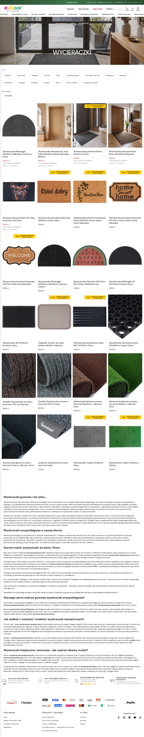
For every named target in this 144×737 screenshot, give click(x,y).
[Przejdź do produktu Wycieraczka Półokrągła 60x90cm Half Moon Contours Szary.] (19, 125)
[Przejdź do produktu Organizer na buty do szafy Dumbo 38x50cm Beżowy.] (54, 317)
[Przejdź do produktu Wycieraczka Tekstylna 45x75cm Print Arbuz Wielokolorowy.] (90, 255)
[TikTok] (140, 717)
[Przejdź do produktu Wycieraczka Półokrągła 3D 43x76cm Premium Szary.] (125, 255)
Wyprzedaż (97, 9)
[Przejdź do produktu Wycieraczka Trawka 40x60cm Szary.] (90, 436)
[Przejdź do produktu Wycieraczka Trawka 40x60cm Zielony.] (125, 436)
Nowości (70, 9)
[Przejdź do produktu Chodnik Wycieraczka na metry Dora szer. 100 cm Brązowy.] (19, 375)
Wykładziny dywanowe (89, 14)
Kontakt (83, 720)
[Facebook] (118, 717)
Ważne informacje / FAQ (12, 720)
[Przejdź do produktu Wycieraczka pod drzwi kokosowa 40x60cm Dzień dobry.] (54, 192)
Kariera (82, 724)
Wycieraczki (72, 14)
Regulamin (7, 727)
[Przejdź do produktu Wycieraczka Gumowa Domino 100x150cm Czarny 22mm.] (125, 317)
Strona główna (61, 23)
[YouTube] (135, 717)
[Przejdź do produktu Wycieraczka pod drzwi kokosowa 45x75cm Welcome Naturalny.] (19, 255)
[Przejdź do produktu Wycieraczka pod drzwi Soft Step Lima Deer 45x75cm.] (19, 192)
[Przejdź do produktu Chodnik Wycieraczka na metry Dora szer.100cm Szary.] (54, 375)
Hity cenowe (84, 9)
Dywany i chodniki (38, 14)
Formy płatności (48, 717)
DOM (72, 23)
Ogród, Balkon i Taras (19, 14)
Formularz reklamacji (49, 731)
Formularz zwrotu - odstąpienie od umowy (58, 727)
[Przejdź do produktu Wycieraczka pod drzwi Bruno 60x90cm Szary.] (90, 125)
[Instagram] (124, 717)
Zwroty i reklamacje (49, 724)
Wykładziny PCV (108, 14)
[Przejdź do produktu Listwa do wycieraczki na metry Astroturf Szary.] (54, 436)
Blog (5, 717)
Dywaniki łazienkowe (56, 14)
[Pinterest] (129, 717)
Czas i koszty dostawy (50, 720)
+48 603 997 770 (121, 2)
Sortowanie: (6, 91)
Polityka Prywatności (11, 724)
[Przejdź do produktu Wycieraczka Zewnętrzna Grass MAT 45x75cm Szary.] (90, 317)
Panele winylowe (124, 14)
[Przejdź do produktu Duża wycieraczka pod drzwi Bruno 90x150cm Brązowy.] (125, 125)
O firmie (83, 717)
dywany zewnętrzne (23, 516)
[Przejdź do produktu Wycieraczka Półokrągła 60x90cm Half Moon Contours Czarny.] (54, 255)
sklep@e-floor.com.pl (104, 2)
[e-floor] (13, 9)
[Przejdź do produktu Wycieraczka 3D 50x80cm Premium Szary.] (19, 317)
